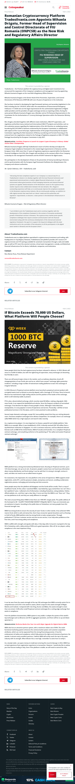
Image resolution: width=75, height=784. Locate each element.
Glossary (31, 724)
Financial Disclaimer (35, 750)
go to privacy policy (64, 774)
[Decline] (71, 766)
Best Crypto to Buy (56, 708)
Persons (31, 714)
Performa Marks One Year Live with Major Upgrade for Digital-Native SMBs (41, 624)
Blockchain (10, 717)
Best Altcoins (54, 711)
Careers (31, 740)
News (8, 704)
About (30, 734)
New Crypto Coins (56, 717)
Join (63, 291)
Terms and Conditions (35, 747)
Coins (30, 708)
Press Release (11, 720)
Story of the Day (12, 708)
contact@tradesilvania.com (13, 258)
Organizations (33, 711)
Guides (31, 720)
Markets (9, 711)
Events (31, 717)
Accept (52, 774)
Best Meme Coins (55, 720)
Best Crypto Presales (56, 714)
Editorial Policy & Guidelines (37, 744)
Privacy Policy (33, 753)
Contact (31, 737)
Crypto (9, 714)
